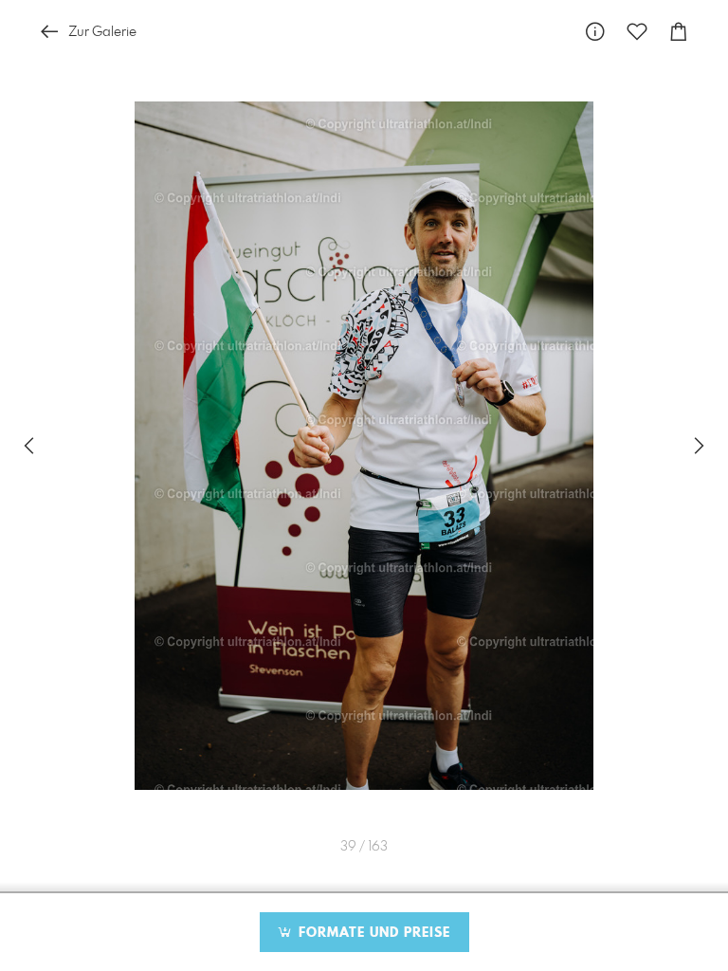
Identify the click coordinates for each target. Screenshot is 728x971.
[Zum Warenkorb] (678, 32)
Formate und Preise (372, 933)
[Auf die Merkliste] (637, 32)
